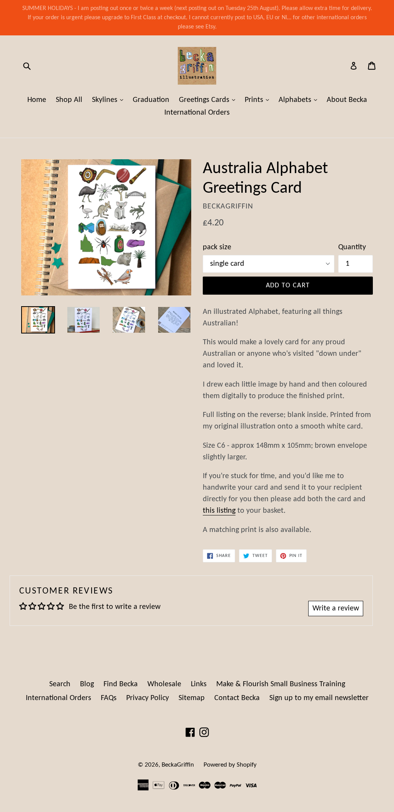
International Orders (197, 113)
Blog (87, 684)
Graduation (151, 100)
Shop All (69, 100)
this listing (219, 511)
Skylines (109, 100)
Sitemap (192, 698)
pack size (217, 247)
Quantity (352, 247)
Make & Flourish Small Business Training (280, 684)
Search (59, 684)
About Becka (347, 100)
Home (36, 100)
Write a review (335, 608)
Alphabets (300, 100)
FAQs (109, 698)
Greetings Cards (209, 100)
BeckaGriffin (178, 765)
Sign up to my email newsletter (319, 698)
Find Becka (121, 684)
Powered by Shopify (230, 765)
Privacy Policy (147, 698)
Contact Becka (237, 698)
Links (199, 684)
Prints (259, 100)
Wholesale (164, 684)
